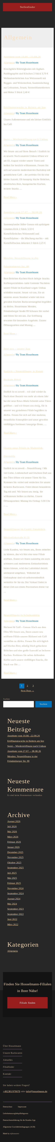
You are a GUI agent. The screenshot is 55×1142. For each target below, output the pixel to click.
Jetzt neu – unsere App (17, 349)
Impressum (22, 1107)
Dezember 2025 (15, 852)
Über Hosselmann (12, 1046)
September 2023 (15, 909)
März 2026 (12, 837)
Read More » (10, 197)
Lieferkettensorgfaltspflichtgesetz (15, 1113)
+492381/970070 (11, 1091)
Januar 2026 (13, 847)
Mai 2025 (12, 878)
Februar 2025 (14, 883)
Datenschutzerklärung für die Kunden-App (19, 1120)
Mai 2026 (12, 831)
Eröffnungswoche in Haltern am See (25, 107)
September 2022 (15, 914)
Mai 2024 (12, 904)
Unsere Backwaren (12, 1053)
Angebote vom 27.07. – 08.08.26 (23, 212)
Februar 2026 (14, 842)
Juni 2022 (12, 919)
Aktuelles (8, 1060)
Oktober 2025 (14, 862)
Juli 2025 (12, 873)
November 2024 (15, 888)
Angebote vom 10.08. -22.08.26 (22, 56)
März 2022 (12, 924)
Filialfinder (8, 1067)
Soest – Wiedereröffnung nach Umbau (26, 139)
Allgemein (9, 62)
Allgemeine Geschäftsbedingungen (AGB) (19, 1127)
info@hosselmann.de (36, 1091)
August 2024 (13, 898)
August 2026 (13, 821)
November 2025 (15, 857)
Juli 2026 (12, 826)
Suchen (6, 699)
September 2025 (15, 867)
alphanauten (14, 1134)
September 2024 (15, 893)
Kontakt (7, 1074)
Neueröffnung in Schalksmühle (22, 615)
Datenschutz (7, 1107)
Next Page (27, 690)
